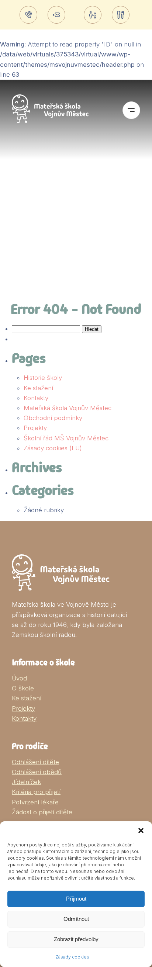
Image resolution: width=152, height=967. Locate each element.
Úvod (19, 678)
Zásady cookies (72, 957)
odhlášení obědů (122, 15)
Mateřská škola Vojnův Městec (67, 408)
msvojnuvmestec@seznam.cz (58, 15)
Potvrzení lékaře (35, 802)
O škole (23, 688)
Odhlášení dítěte (35, 762)
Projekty (35, 427)
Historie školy (43, 377)
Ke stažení (38, 388)
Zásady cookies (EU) (53, 448)
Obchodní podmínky (53, 418)
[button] (141, 830)
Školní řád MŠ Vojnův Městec (66, 438)
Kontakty (36, 398)
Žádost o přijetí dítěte (42, 812)
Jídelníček (26, 782)
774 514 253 (30, 15)
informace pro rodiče (94, 15)
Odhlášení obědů (37, 772)
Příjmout (76, 898)
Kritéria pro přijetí (36, 792)
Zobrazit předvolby (76, 939)
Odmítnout (76, 919)
